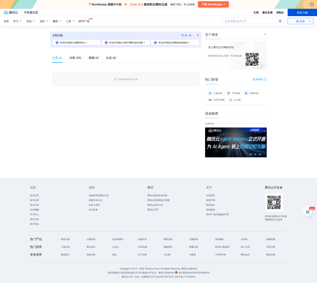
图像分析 (193, 246)
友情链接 (210, 209)
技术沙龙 (34, 204)
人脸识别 (65, 246)
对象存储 (253, 93)
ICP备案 (236, 93)
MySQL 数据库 (222, 246)
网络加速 (168, 239)
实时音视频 (219, 99)
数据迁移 (270, 254)
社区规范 (210, 195)
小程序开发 (220, 254)
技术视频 (34, 209)
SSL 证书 (245, 246)
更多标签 (258, 79)
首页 (6, 21)
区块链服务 (117, 239)
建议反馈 (267, 12)
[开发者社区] (31, 12)
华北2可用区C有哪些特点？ (73, 42)
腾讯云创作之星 (155, 204)
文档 (256, 12)
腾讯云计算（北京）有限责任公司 (138, 276)
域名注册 (65, 239)
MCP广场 (84, 21)
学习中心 (34, 214)
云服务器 (218, 93)
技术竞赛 (93, 209)
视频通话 (168, 246)
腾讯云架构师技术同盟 (158, 199)
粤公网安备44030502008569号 (194, 272)
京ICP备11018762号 (185, 276)
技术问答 (34, 199)
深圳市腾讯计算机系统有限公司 (123, 272)
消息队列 (142, 239)
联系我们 (210, 204)
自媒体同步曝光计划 (99, 195)
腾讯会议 (91, 246)
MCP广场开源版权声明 (217, 214)
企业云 (115, 246)
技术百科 (34, 219)
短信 (114, 254)
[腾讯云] (11, 12)
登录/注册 (302, 12)
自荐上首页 (94, 204)
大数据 (192, 254)
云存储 (244, 239)
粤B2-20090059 (166, 272)
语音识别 (270, 246)
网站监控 (245, 254)
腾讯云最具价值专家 (157, 195)
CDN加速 (142, 246)
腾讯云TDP (152, 209)
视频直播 (270, 239)
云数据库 (193, 239)
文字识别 (142, 254)
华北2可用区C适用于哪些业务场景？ (127, 42)
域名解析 (219, 239)
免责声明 (210, 199)
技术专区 (34, 223)
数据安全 (65, 254)
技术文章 (34, 195)
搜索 (280, 21)
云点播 (237, 99)
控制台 (280, 12)
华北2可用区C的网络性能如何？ (174, 42)
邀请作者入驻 (95, 199)
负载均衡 (91, 254)
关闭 (264, 131)
